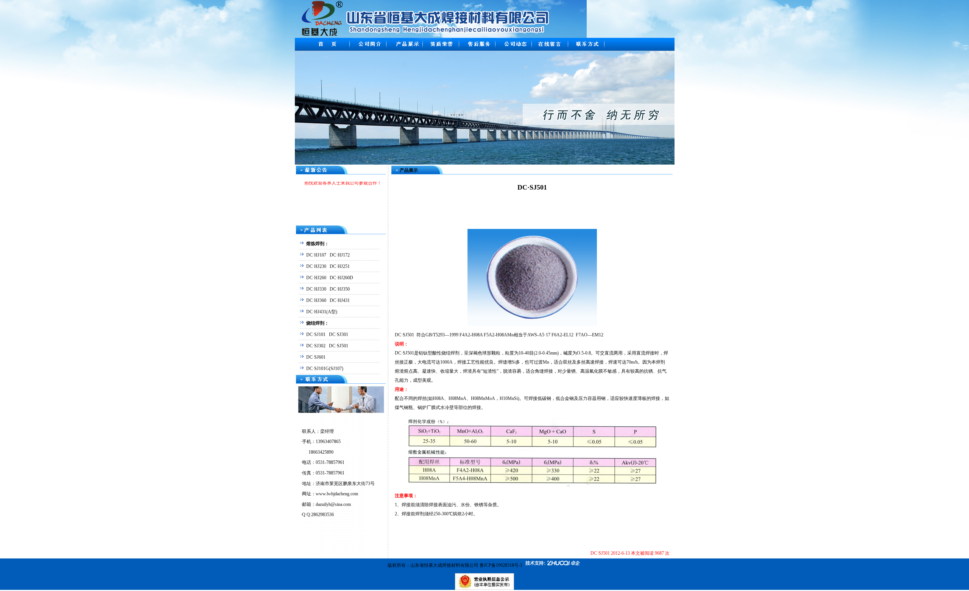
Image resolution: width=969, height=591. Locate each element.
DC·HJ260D (341, 277)
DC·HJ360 (316, 300)
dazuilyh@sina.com (333, 504)
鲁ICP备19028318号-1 (501, 565)
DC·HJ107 (316, 255)
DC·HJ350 (340, 289)
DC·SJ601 (316, 357)
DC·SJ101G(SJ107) (324, 368)
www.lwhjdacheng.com (337, 493)
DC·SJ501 (338, 345)
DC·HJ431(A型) (321, 311)
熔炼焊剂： (317, 243)
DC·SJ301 (338, 334)
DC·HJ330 (316, 289)
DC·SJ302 (316, 345)
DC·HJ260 (316, 277)
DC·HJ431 (340, 300)
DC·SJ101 (316, 334)
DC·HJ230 (316, 266)
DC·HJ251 (340, 266)
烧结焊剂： (317, 323)
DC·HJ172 (340, 255)
